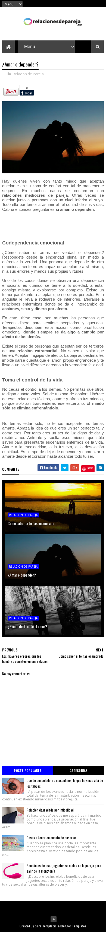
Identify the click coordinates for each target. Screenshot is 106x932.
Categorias (79, 770)
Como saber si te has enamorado (31, 523)
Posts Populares (27, 770)
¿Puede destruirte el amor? (27, 626)
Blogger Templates (73, 926)
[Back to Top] (54, 919)
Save (90, 468)
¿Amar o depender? (22, 575)
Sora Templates (46, 926)
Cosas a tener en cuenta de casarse (51, 837)
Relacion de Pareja (28, 73)
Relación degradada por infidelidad (50, 810)
